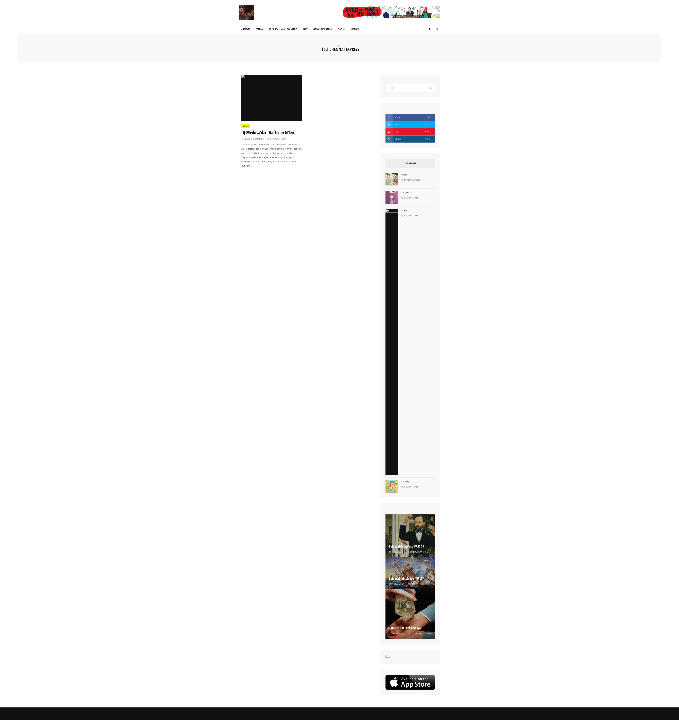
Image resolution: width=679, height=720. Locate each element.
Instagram (412, 139)
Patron (259, 29)
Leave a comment (254, 139)
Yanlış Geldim (406, 192)
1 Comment (398, 552)
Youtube (412, 132)
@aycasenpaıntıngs (323, 29)
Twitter (412, 124)
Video (246, 126)
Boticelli (404, 174)
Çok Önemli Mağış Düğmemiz (283, 29)
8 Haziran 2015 (278, 139)
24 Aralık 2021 (411, 180)
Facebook (412, 117)
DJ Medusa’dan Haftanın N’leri (267, 132)
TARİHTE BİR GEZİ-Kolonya (405, 628)
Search (430, 88)
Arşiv (305, 29)
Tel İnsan (404, 210)
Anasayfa (245, 29)
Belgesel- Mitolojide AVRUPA (407, 578)
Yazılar (342, 29)
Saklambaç (405, 481)
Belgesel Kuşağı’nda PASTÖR (406, 546)
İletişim (355, 29)
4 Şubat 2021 (410, 198)
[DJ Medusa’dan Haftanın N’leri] (271, 98)
